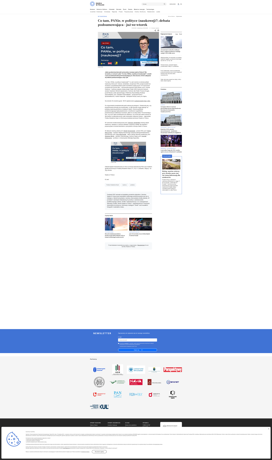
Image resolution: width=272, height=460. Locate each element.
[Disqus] (128, 270)
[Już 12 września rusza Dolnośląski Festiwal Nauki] (140, 228)
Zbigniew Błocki (109, 136)
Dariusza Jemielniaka (134, 122)
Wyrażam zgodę (99, 451)
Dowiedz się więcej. (85, 451)
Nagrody (114, 11)
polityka (132, 185)
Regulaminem (141, 245)
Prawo (121, 11)
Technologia (150, 9)
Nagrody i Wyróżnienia (168, 148)
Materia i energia (139, 9)
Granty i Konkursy (140, 11)
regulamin (126, 343)
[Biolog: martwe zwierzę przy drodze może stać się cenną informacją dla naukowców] (171, 175)
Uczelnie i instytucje (168, 127)
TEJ (106, 170)
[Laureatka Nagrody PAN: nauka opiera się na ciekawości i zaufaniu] (171, 144)
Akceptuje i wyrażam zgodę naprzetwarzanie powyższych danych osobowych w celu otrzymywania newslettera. (136, 344)
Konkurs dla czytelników (130, 425)
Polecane (167, 156)
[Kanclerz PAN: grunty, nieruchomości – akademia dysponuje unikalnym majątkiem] (171, 123)
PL (178, 4)
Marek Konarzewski (129, 131)
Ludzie (158, 11)
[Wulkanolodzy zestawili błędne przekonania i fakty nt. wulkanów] (171, 66)
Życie (124, 9)
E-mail (119, 337)
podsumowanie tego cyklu (142, 101)
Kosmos (92, 9)
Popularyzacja (128, 11)
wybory (125, 185)
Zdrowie (118, 9)
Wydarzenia (150, 11)
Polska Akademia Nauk (112, 185)
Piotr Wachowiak (121, 134)
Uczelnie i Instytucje (96, 11)
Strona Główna (171, 16)
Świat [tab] (180, 34)
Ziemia (130, 9)
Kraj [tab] (177, 34)
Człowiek (111, 9)
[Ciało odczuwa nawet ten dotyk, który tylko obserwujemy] (171, 80)
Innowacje (107, 11)
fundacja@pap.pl (66, 448)
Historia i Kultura (102, 9)
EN (181, 4)
